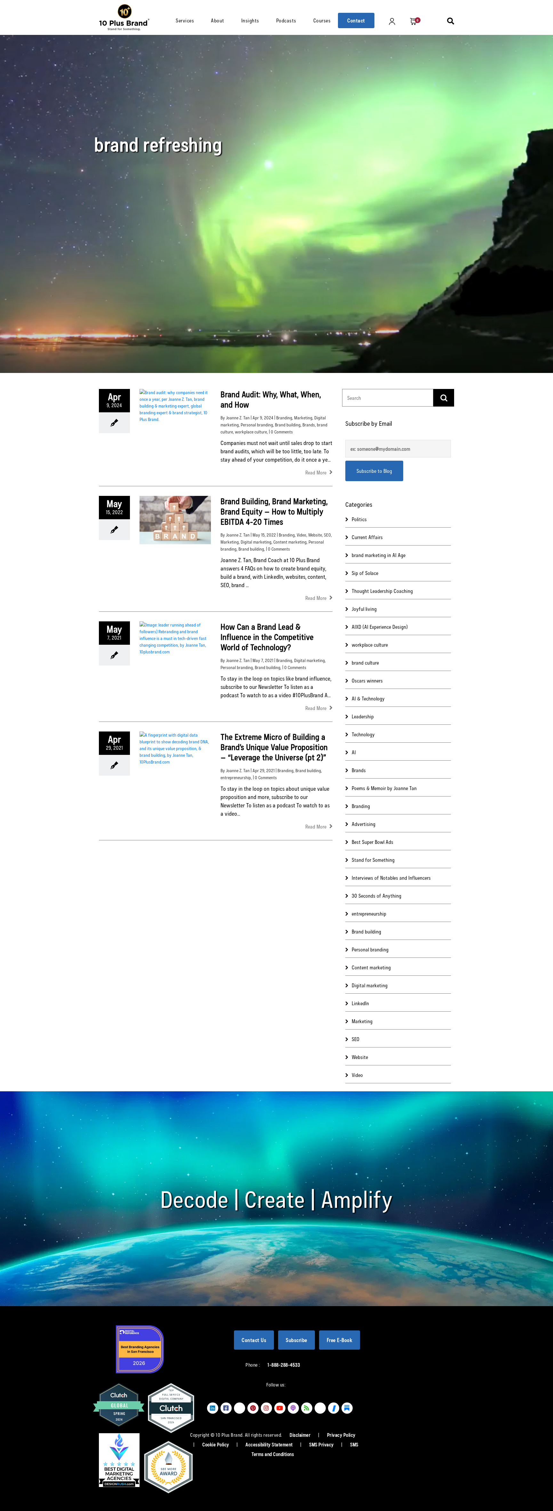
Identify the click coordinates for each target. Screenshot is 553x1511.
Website (315, 534)
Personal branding (257, 424)
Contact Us (254, 1340)
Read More (316, 472)
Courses (322, 20)
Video (301, 534)
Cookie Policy (216, 1444)
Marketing (303, 417)
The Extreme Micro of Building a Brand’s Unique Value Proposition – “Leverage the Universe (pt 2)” (274, 746)
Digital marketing (256, 542)
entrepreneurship (235, 777)
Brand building (288, 424)
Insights (250, 20)
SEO (327, 534)
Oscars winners (367, 680)
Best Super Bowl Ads (372, 842)
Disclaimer (301, 1435)
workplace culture (251, 431)
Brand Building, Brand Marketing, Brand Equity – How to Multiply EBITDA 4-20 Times (274, 511)
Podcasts (286, 20)
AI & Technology (368, 698)
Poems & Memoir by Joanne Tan (384, 788)
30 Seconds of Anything (376, 896)
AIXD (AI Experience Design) (380, 627)
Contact (356, 20)
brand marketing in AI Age (378, 555)
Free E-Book (340, 1340)
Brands (308, 424)
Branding (284, 417)
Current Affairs (367, 537)
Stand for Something (373, 860)
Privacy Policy (341, 1435)
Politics (359, 519)
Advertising (363, 824)
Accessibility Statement (269, 1444)
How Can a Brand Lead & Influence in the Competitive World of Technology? (267, 636)
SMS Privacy (322, 1444)
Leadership (363, 716)
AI (354, 752)
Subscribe (296, 1340)
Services (185, 20)
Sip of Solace (365, 573)
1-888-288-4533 (284, 1365)
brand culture (365, 662)
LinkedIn (360, 1003)
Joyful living (364, 609)
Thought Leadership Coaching (382, 591)
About (217, 20)
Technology (363, 734)
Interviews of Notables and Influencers (391, 878)
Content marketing (290, 542)
